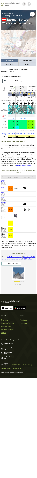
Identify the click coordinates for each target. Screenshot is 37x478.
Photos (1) (9, 64)
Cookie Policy (6, 368)
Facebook (23, 320)
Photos (3, 333)
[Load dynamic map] (18, 44)
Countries (4, 320)
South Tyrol (11, 13)
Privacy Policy (27, 365)
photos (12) (14, 257)
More (27, 64)
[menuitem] (10, 60)
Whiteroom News (7, 329)
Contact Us (17, 368)
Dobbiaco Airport (3, 181)
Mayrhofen (3, 202)
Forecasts (9, 60)
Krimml (2, 197)
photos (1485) (29, 257)
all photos (31, 259)
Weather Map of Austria (23, 165)
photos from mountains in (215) (14, 259)
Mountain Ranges (7, 323)
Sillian (2, 192)
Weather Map (27, 60)
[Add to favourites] (32, 14)
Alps (4, 13)
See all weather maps (4, 110)
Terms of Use (15, 365)
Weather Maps (6, 326)
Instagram (23, 323)
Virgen (2, 186)
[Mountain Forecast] (10, 4)
